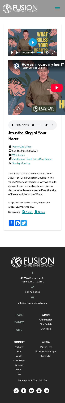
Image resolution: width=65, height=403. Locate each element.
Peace (48, 159)
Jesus (35, 159)
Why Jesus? (18, 154)
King (41, 159)
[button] (57, 9)
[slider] (18, 52)
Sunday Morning (21, 163)
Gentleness (18, 159)
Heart (29, 159)
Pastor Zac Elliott (21, 146)
